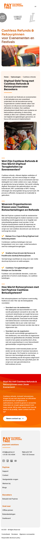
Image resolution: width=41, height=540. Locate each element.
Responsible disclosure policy (11, 538)
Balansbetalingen (8, 514)
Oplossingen (16, 77)
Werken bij (6, 483)
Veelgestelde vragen (10, 479)
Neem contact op (13, 418)
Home (6, 77)
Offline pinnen (7, 510)
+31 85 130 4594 (8, 455)
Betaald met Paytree (10, 499)
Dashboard (6, 518)
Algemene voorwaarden (27, 534)
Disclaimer (14, 534)
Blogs (4, 487)
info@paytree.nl (8, 452)
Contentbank (6, 534)
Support (5, 471)
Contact (5, 475)
